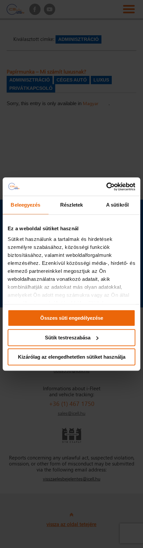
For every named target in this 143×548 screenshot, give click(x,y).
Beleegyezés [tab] (25, 205)
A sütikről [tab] (117, 205)
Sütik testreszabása (67, 337)
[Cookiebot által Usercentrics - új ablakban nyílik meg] (106, 186)
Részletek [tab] (71, 205)
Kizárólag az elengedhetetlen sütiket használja (71, 357)
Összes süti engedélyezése (71, 318)
